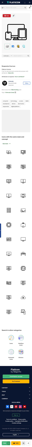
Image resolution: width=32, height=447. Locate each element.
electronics (21, 103)
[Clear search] (21, 8)
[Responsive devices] (23, 210)
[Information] (9, 196)
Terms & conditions (11, 419)
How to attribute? (19, 76)
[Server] (9, 210)
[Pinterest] (16, 406)
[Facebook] (7, 406)
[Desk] (23, 254)
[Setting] (9, 312)
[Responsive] (23, 312)
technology (14, 101)
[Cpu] (9, 225)
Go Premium (16, 381)
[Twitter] (11, 406)
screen (21, 101)
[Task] (9, 181)
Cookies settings (16, 423)
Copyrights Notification (21, 421)
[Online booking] (9, 167)
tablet (27, 101)
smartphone (6, 103)
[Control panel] (9, 239)
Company (5, 398)
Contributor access (16, 376)
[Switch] (23, 196)
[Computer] (23, 239)
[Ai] (23, 297)
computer (5, 101)
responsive (6, 106)
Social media (16, 402)
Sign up (16, 415)
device (14, 103)
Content (5, 387)
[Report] (23, 181)
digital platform (15, 106)
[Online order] (9, 152)
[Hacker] (23, 225)
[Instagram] (20, 406)
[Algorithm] (9, 297)
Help (3, 395)
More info (11, 73)
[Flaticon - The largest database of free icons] (13, 2)
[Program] (23, 152)
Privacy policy (22, 419)
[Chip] (9, 283)
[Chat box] (23, 167)
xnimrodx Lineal (9, 92)
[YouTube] (24, 406)
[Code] (9, 254)
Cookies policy (9, 421)
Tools (4, 391)
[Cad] (23, 283)
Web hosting (14, 89)
